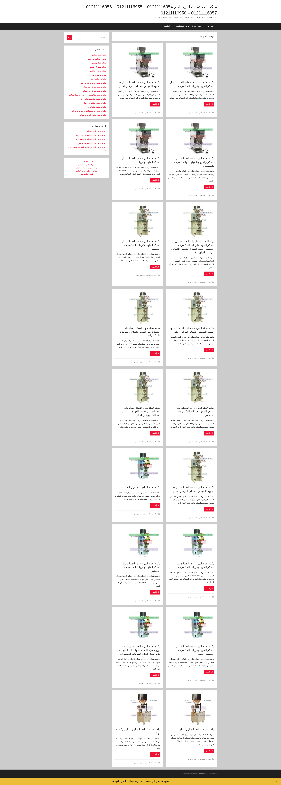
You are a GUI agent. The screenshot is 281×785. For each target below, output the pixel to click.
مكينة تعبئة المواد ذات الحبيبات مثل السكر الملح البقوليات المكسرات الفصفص (141, 567)
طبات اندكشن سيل (87, 174)
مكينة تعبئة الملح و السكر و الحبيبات (140, 487)
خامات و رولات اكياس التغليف (87, 171)
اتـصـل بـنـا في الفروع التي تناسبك (189, 26)
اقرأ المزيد (209, 104)
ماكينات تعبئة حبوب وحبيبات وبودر (199, 112)
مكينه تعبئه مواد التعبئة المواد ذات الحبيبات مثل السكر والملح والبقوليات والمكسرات (139, 332)
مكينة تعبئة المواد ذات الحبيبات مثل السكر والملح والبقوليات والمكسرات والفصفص (194, 162)
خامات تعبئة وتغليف (98, 63)
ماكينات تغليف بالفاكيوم (97, 107)
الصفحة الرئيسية (87, 162)
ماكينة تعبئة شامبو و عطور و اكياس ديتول (90, 139)
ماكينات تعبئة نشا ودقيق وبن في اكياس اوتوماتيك (87, 95)
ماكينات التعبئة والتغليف (86, 165)
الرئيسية (167, 26)
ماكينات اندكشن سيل (98, 79)
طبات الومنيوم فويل (98, 75)
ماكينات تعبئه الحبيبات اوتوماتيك (197, 729)
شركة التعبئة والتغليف (98, 71)
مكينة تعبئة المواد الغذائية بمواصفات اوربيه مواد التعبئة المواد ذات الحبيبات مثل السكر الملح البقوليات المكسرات (139, 650)
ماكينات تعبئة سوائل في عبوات (94, 91)
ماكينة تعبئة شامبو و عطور (96, 131)
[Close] (277, 781)
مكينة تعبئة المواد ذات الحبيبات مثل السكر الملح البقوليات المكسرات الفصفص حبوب (195, 650)
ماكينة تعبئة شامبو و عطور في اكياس (92, 143)
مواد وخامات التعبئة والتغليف (86, 168)
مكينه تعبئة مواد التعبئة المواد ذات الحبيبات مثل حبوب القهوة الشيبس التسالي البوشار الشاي (141, 411)
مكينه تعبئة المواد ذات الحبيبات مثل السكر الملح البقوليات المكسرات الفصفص (141, 245)
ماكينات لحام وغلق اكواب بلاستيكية (92, 115)
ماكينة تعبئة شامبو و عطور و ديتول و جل (90, 135)
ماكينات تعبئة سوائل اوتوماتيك (94, 87)
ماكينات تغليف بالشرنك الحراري (94, 103)
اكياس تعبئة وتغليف (99, 55)
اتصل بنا (211, 26)
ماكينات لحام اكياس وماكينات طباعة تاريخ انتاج (88, 111)
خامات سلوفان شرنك (98, 67)
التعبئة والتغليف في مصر (97, 59)
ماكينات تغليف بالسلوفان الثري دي (93, 99)
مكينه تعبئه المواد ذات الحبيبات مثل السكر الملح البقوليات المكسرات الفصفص (195, 411)
